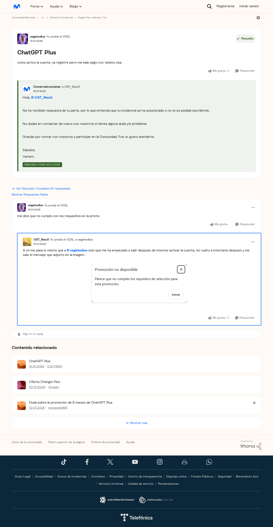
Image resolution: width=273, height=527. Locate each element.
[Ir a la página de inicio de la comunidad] (17, 6)
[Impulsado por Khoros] (251, 445)
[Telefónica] (136, 518)
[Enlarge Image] (139, 283)
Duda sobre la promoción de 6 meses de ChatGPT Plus (70, 402)
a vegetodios (84, 239)
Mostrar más (138, 423)
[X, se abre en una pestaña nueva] (110, 464)
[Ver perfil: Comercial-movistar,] (27, 89)
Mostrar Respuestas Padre (30, 194)
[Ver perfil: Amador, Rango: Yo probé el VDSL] (21, 385)
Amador (53, 387)
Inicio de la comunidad (27, 442)
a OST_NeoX (71, 87)
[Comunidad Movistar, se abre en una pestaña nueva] (184, 464)
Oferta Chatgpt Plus (44, 382)
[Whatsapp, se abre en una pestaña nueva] (209, 464)
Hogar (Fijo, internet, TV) (92, 17)
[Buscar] (209, 6)
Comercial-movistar (47, 87)
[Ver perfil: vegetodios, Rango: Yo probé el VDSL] (22, 39)
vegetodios (37, 36)
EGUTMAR (54, 366)
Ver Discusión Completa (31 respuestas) (43, 188)
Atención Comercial (61, 17)
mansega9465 (57, 408)
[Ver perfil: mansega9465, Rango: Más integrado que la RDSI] (21, 405)
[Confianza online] (156, 500)
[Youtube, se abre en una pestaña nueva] (135, 463)
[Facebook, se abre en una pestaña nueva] (87, 464)
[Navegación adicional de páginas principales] (42, 18)
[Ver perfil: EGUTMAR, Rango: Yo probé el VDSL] (21, 364)
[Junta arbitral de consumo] (117, 500)
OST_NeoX (43, 97)
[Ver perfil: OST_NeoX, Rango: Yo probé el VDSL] (27, 242)
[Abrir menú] (258, 18)
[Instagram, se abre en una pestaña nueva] (160, 464)
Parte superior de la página (66, 442)
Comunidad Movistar (23, 17)
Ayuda (130, 442)
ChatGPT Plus (39, 361)
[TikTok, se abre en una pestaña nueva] (64, 464)
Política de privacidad (105, 442)
